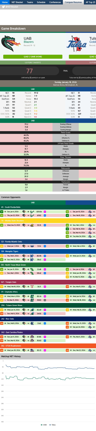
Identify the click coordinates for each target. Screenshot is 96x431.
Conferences (55, 2)
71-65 (39, 323)
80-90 (39, 256)
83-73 (39, 350)
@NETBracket (12, 6)
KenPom (5, 99)
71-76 (39, 246)
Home (5, 2)
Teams (30, 2)
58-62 (39, 273)
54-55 (39, 313)
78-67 (39, 260)
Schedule (41, 2)
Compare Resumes (73, 2)
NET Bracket (17, 2)
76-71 (39, 286)
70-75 (39, 225)
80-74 (39, 296)
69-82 (39, 215)
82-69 (39, 310)
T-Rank (6, 108)
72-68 (39, 269)
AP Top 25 (4, 96)
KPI (7, 105)
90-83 (39, 340)
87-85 (39, 337)
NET (7, 93)
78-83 (39, 300)
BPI (7, 102)
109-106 (39, 212)
